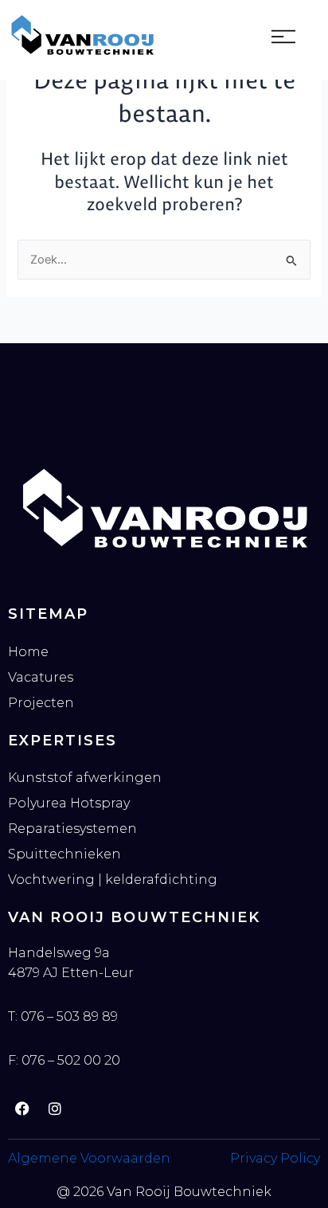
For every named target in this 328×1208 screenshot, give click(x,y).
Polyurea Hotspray (69, 803)
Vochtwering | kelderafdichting (112, 879)
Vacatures (40, 677)
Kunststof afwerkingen (85, 777)
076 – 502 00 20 (70, 1060)
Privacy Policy (275, 1158)
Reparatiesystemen (72, 828)
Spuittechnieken (64, 854)
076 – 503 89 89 (69, 1016)
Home (28, 651)
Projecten (41, 702)
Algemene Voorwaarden (89, 1158)
